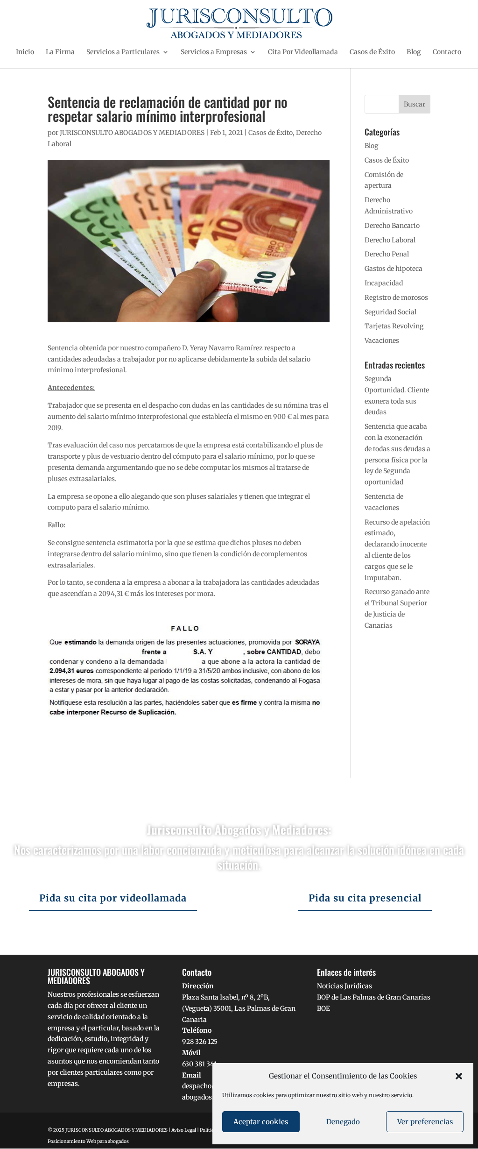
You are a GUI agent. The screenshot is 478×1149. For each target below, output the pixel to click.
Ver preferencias (425, 1121)
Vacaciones (382, 340)
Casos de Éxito (372, 52)
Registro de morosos (396, 297)
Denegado (343, 1121)
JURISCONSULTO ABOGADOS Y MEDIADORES (132, 132)
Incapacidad (384, 283)
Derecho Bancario (392, 225)
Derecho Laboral (390, 240)
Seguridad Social (390, 312)
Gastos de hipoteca (393, 268)
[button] (459, 1076)
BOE (323, 1008)
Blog (414, 52)
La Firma (60, 52)
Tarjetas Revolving (394, 326)
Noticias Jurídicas (344, 986)
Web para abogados (107, 1141)
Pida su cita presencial (365, 898)
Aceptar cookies (260, 1121)
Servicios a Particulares (123, 52)
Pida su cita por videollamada (113, 898)
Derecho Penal (387, 254)
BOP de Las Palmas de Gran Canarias (373, 997)
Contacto (447, 52)
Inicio (25, 52)
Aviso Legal (183, 1130)
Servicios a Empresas (214, 52)
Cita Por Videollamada (303, 52)
